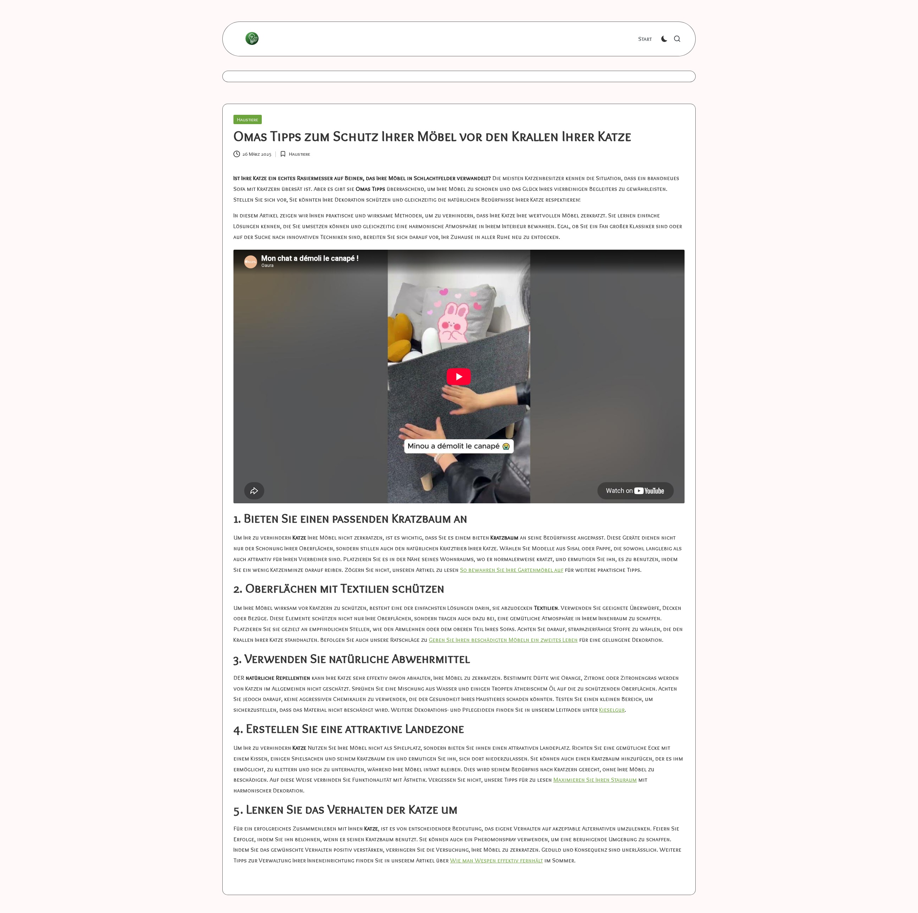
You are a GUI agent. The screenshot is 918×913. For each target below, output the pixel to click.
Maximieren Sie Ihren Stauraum (595, 779)
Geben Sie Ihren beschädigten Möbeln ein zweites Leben (503, 639)
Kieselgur (612, 709)
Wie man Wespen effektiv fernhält (496, 860)
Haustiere (247, 119)
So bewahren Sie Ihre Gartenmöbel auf (511, 569)
